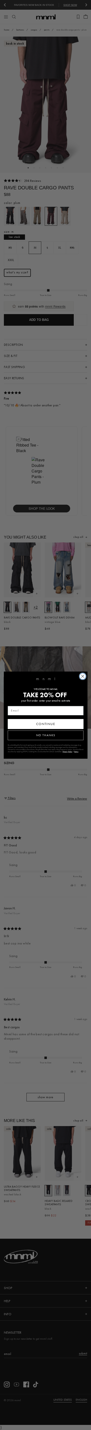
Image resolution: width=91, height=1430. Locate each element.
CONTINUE (45, 724)
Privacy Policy (67, 751)
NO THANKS (45, 735)
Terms (76, 751)
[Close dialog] (82, 676)
